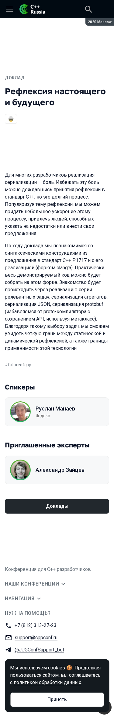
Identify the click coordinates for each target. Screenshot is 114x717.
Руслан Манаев (55, 408)
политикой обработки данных (47, 682)
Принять (57, 699)
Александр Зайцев (60, 470)
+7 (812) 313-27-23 (36, 625)
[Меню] (10, 9)
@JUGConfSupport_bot (39, 650)
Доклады (57, 506)
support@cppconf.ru (36, 637)
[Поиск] (88, 9)
